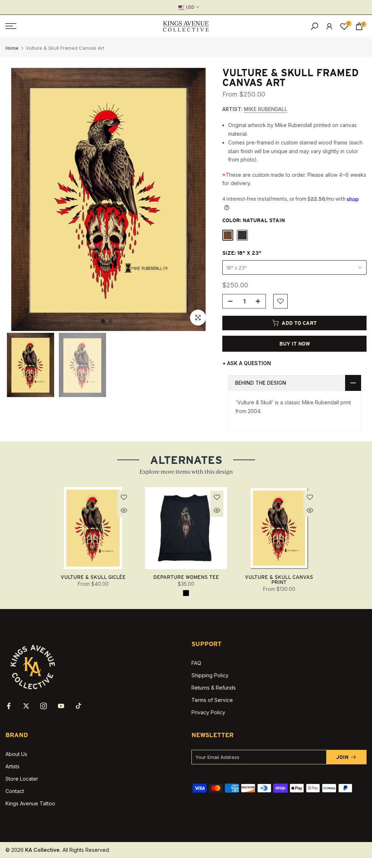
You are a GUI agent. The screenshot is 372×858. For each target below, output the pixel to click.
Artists (12, 766)
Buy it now (294, 344)
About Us (16, 754)
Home (12, 48)
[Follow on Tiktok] (78, 706)
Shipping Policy (210, 675)
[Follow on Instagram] (43, 706)
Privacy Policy (208, 712)
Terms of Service (212, 700)
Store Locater (21, 779)
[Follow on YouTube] (61, 706)
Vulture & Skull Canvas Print (279, 579)
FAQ (196, 663)
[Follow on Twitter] (26, 706)
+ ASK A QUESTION (246, 363)
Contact (14, 791)
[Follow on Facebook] (8, 706)
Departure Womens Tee (186, 577)
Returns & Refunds (213, 688)
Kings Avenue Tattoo (30, 803)
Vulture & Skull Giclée (93, 577)
